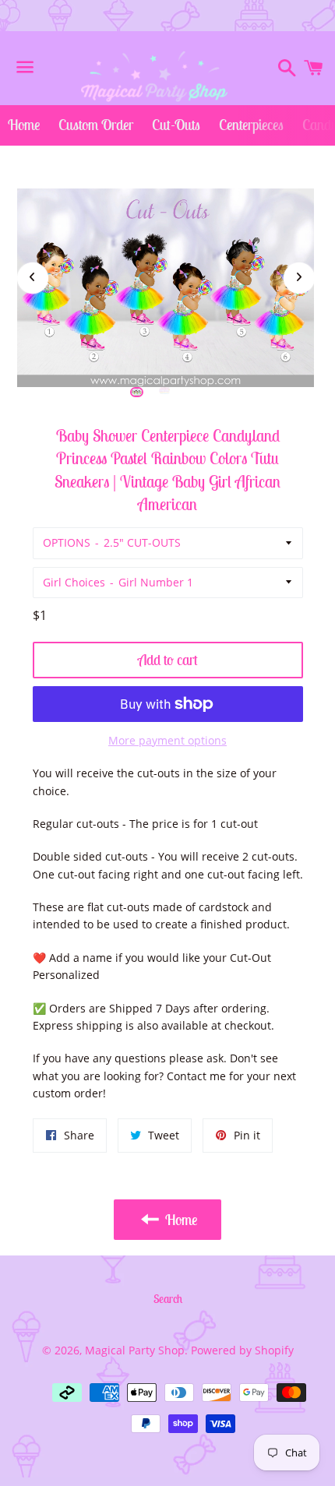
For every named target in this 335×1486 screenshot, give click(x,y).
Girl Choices (74, 582)
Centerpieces (251, 124)
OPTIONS (66, 542)
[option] (137, 392)
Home (24, 124)
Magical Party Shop (135, 1350)
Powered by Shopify (242, 1350)
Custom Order (95, 124)
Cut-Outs (176, 124)
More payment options (167, 740)
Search (167, 1298)
